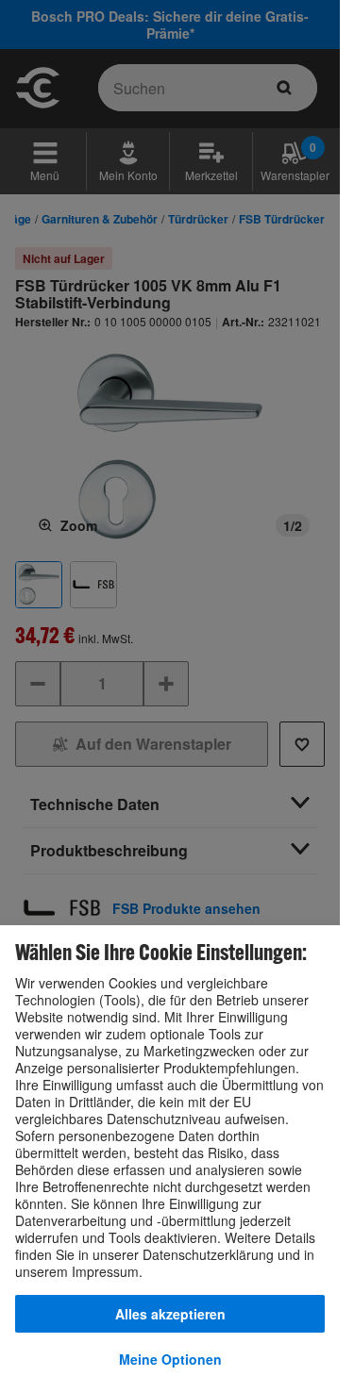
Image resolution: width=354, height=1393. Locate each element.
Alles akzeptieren (170, 1313)
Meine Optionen (170, 1359)
